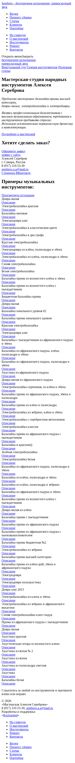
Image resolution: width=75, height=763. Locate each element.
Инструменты (19, 42)
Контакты (16, 49)
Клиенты (16, 24)
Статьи (14, 21)
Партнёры (16, 28)
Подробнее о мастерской (18, 134)
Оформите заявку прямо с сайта (13, 153)
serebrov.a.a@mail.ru (15, 169)
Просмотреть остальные (18, 195)
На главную (18, 35)
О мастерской (19, 38)
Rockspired (10, 715)
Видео (14, 13)
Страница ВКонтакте (16, 173)
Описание (8, 202)
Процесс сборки (21, 17)
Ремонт (15, 46)
